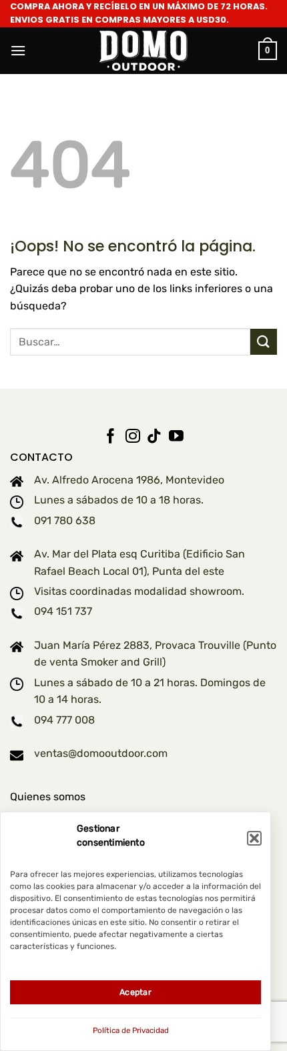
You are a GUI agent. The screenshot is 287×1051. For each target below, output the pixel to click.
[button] (254, 838)
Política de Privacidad (131, 1030)
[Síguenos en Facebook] (110, 437)
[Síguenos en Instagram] (132, 437)
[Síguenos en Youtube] (176, 437)
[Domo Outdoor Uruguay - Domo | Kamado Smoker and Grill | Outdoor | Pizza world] (143, 51)
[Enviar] (263, 342)
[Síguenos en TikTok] (154, 437)
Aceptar (135, 992)
